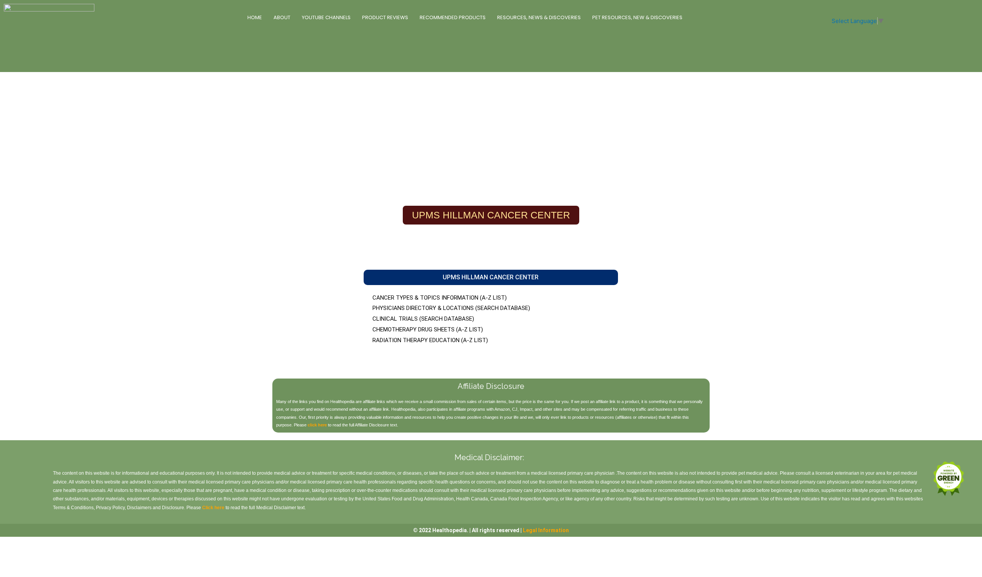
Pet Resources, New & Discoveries (637, 17)
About (282, 17)
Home (254, 17)
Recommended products (453, 17)
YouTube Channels (326, 17)
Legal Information (546, 530)
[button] (490, 277)
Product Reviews (385, 17)
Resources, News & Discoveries (539, 17)
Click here (213, 507)
